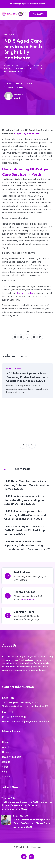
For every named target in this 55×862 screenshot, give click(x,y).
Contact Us (38, 14)
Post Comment (16, 87)
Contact (6, 776)
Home (7, 66)
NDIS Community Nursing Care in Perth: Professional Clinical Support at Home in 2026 (26, 530)
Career (5, 766)
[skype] (40, 337)
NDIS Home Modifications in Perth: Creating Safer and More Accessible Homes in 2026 (26, 485)
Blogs (5, 771)
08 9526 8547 (27, 599)
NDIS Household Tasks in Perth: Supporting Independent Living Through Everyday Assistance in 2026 (27, 545)
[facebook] (15, 337)
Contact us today (25, 293)
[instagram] (31, 856)
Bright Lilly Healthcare (26, 66)
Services (6, 752)
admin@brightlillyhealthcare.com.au (28, 3)
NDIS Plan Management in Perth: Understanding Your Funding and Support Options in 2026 (24, 500)
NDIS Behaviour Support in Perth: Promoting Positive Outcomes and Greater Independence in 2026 (27, 377)
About (5, 747)
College (6, 761)
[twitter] (21, 337)
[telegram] (34, 337)
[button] (23, 445)
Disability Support (11, 756)
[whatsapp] (27, 337)
